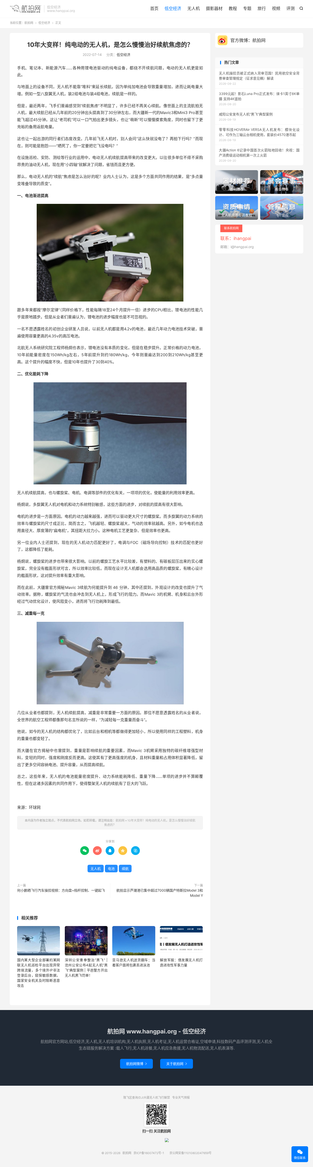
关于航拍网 (176, 1064)
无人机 (193, 8)
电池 (111, 868)
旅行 (261, 8)
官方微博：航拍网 (248, 40)
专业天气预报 (181, 1097)
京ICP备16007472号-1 (149, 1153)
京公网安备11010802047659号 (190, 1153)
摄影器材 (214, 8)
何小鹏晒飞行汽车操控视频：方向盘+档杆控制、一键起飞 (61, 890)
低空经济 (173, 8)
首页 (154, 8)
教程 (233, 8)
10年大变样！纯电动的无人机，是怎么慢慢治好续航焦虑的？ (110, 44)
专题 (247, 8)
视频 (276, 8)
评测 (290, 8)
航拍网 (26, 9)
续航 (125, 868)
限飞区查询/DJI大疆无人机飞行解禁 (146, 1097)
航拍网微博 (136, 1064)
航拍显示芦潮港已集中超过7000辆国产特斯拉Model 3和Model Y (159, 892)
